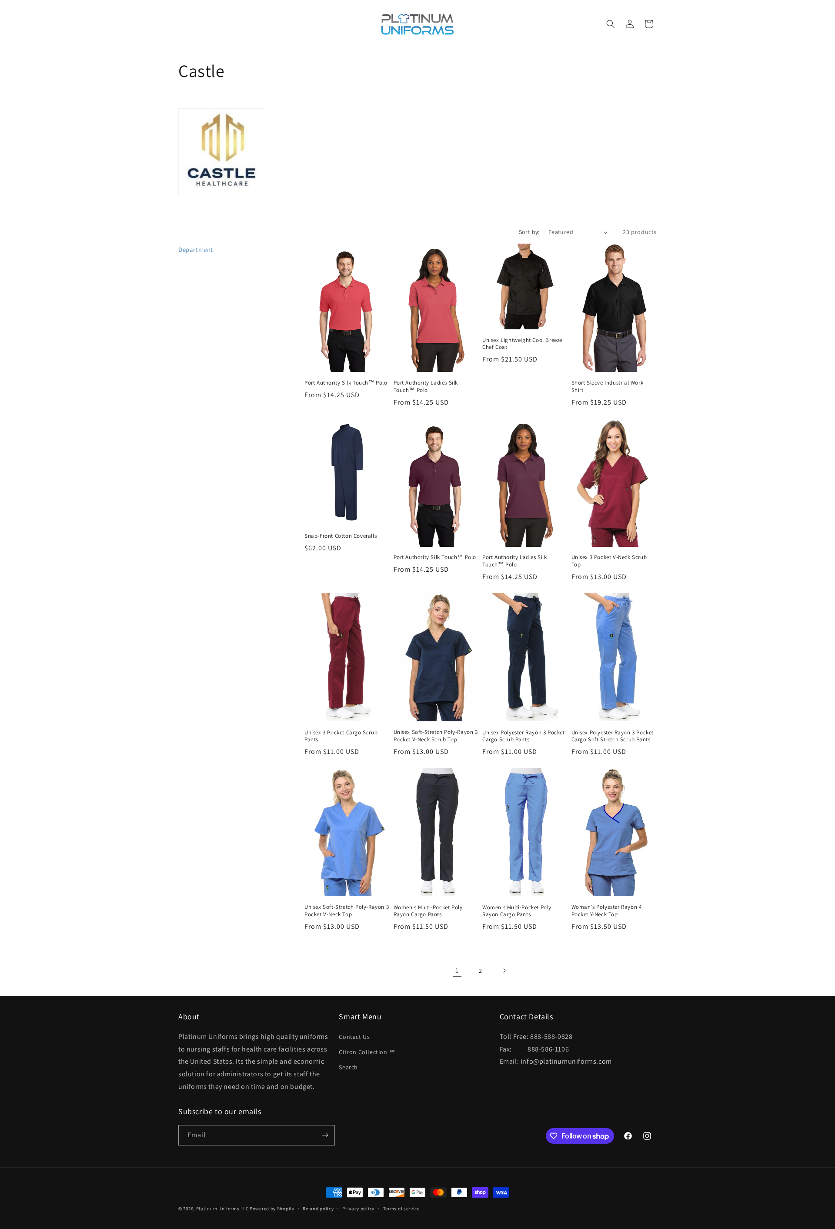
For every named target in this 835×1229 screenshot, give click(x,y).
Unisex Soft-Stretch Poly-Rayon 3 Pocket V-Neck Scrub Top (436, 736)
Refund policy (318, 1209)
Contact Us (354, 1037)
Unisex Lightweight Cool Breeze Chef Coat (522, 344)
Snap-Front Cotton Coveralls (340, 535)
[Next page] (504, 970)
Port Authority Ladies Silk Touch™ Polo (426, 386)
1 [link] (457, 970)
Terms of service (401, 1209)
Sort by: (529, 232)
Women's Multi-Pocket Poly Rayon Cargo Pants (428, 911)
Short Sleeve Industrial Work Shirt (607, 386)
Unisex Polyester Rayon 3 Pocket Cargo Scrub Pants (523, 736)
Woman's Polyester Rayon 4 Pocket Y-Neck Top (606, 911)
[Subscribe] (324, 1135)
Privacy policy (358, 1209)
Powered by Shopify (272, 1209)
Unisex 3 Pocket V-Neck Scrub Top (609, 561)
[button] (610, 23)
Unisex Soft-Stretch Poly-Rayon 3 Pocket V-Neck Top (346, 911)
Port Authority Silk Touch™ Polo (345, 382)
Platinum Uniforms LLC (222, 1209)
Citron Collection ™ (367, 1052)
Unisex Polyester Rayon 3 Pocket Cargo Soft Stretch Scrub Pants (612, 736)
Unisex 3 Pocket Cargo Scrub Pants (340, 736)
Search (348, 1067)
